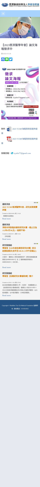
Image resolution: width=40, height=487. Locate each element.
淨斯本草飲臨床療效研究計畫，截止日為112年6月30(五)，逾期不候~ (19, 228)
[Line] (7, 59)
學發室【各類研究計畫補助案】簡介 (17, 276)
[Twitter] (10, 59)
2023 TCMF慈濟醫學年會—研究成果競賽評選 (19, 208)
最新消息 (6, 204)
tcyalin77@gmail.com (22, 153)
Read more (6, 219)
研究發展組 (7, 245)
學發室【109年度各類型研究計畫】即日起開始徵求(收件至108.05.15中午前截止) (19, 249)
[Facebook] (3, 59)
